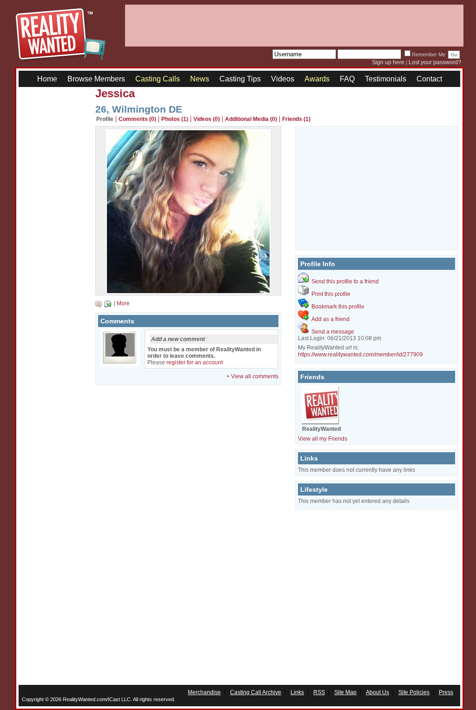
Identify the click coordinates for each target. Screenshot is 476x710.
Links (297, 692)
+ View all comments (252, 376)
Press (446, 692)
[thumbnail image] (188, 291)
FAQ (347, 79)
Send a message (332, 331)
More (123, 303)
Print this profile (330, 294)
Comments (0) (137, 119)
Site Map (345, 692)
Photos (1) (174, 119)
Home (47, 79)
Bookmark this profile (337, 306)
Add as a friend (330, 319)
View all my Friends (322, 438)
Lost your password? (435, 62)
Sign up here (388, 62)
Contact (429, 79)
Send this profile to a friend (345, 281)
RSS (319, 692)
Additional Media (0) (251, 119)
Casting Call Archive (255, 692)
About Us (377, 692)
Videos (282, 79)
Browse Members (96, 79)
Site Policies (414, 692)
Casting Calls (157, 79)
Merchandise (204, 692)
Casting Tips (240, 79)
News (199, 79)
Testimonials (385, 79)
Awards (317, 79)
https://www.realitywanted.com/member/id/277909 (360, 354)
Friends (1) (296, 119)
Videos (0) (206, 119)
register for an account (194, 362)
